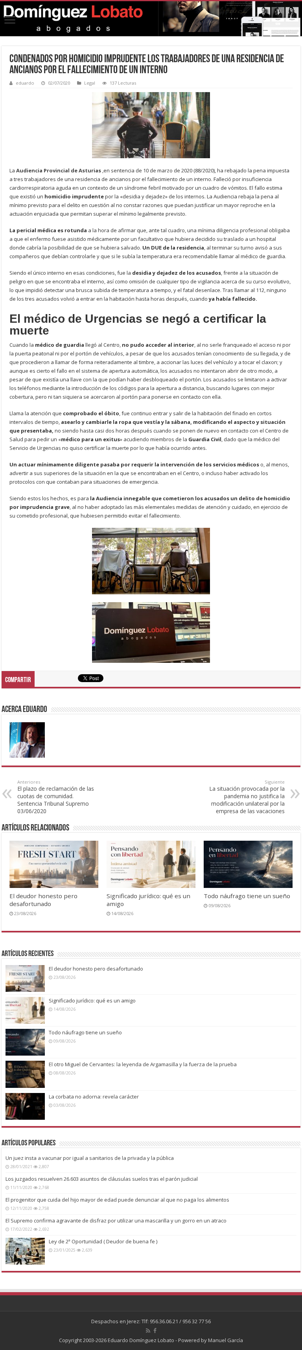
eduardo (25, 83)
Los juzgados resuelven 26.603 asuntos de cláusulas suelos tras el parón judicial (102, 1178)
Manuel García (225, 1340)
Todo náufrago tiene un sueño (247, 896)
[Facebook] (155, 1330)
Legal (89, 83)
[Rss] (148, 1330)
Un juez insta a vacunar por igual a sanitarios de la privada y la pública (90, 1157)
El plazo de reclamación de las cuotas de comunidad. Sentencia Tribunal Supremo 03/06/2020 (55, 797)
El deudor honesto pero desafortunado (43, 900)
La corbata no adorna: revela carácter (94, 1096)
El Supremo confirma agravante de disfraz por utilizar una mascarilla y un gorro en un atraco (116, 1220)
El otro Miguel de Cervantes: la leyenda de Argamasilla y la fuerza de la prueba (143, 1064)
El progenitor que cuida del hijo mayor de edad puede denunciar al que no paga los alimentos (117, 1199)
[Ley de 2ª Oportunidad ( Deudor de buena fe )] (25, 1251)
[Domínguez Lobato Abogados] (151, 18)
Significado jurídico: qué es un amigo (92, 1000)
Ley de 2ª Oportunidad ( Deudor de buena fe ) (103, 1241)
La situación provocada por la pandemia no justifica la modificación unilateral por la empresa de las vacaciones (247, 797)
